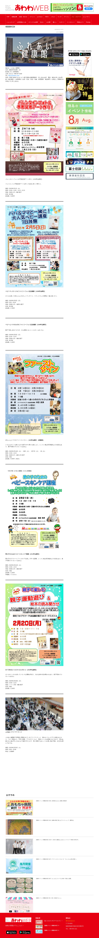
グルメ (53, 17)
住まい (42, 22)
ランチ (60, 17)
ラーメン (66, 17)
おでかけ (40, 17)
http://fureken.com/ (13, 75)
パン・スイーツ (76, 17)
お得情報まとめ (21, 22)
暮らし (55, 22)
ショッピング (11, 22)
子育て (47, 17)
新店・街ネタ (23, 17)
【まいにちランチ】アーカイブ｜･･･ (53, 920)
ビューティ (86, 17)
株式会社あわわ (70, 921)
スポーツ (61, 22)
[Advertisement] (34, 772)
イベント (32, 17)
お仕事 (48, 22)
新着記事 (14, 17)
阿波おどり (80, 22)
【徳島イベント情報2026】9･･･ (52, 925)
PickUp (88, 22)
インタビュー (71, 22)
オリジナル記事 (33, 22)
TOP (8, 17)
